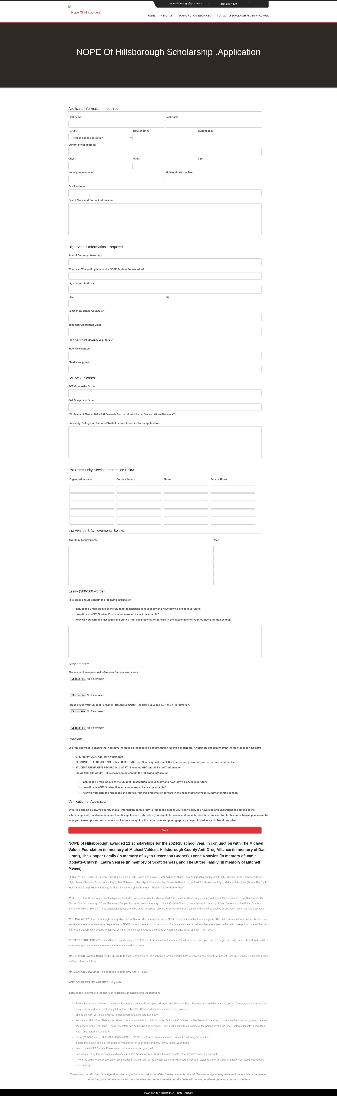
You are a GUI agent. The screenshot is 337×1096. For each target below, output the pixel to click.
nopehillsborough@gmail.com (185, 3)
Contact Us (224, 15)
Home (151, 15)
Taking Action (188, 15)
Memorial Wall (259, 15)
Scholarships (241, 15)
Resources (204, 15)
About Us (167, 15)
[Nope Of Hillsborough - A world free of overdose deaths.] (90, 15)
